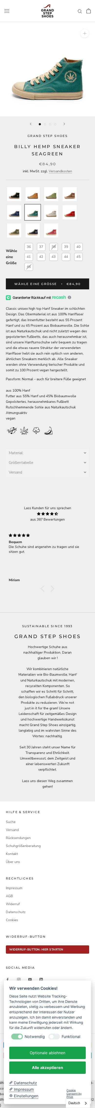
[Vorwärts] (64, 124)
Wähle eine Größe (11, 256)
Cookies (12, 920)
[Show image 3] (50, 124)
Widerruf (13, 904)
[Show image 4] (55, 124)
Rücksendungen (18, 838)
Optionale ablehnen (47, 1052)
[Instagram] (18, 979)
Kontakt (12, 854)
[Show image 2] (45, 124)
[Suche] (80, 11)
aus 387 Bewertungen (47, 519)
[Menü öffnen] (6, 11)
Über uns (13, 862)
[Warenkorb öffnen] (88, 10)
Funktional (71, 1036)
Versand (12, 830)
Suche (11, 822)
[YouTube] (30, 979)
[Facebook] (7, 979)
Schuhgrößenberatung (23, 846)
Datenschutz (16, 912)
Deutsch (74, 1103)
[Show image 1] (40, 124)
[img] (47, 514)
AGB (9, 896)
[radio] (14, 194)
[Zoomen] (84, 33)
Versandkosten (60, 171)
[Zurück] (30, 124)
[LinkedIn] (41, 979)
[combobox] (78, 1103)
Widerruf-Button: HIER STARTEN (36, 949)
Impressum (14, 888)
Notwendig (35, 1036)
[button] (47, 453)
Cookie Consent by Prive (74, 1094)
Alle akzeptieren (47, 1067)
